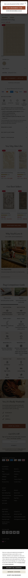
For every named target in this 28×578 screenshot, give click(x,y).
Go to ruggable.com (14, 8)
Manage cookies (14, 572)
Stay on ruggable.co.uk (14, 10)
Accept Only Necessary (14, 575)
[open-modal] (25, 3)
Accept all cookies (14, 567)
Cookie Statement (9, 564)
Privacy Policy (21, 562)
